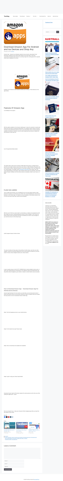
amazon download (8, 437)
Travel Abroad (22, 16)
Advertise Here (55, 16)
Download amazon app (27, 437)
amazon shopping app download (17, 437)
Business (28, 16)
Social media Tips (42, 16)
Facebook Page (49, 22)
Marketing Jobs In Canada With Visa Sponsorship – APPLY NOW (51, 135)
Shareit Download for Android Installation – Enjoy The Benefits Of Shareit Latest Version (34, 430)
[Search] (57, 32)
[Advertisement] (29, 7)
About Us (49, 16)
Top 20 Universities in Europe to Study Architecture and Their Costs (52, 174)
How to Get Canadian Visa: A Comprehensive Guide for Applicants (52, 98)
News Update (15, 16)
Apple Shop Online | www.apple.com (11, 439)
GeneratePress (36, 479)
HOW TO (6, 436)
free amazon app (34, 437)
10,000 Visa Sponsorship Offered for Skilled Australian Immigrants (52, 54)
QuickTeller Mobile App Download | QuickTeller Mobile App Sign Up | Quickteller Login (9, 430)
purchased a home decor (24, 169)
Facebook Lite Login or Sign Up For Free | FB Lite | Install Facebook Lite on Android (22, 430)
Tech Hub (34, 16)
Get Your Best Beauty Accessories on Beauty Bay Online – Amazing (16, 438)
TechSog (6, 16)
